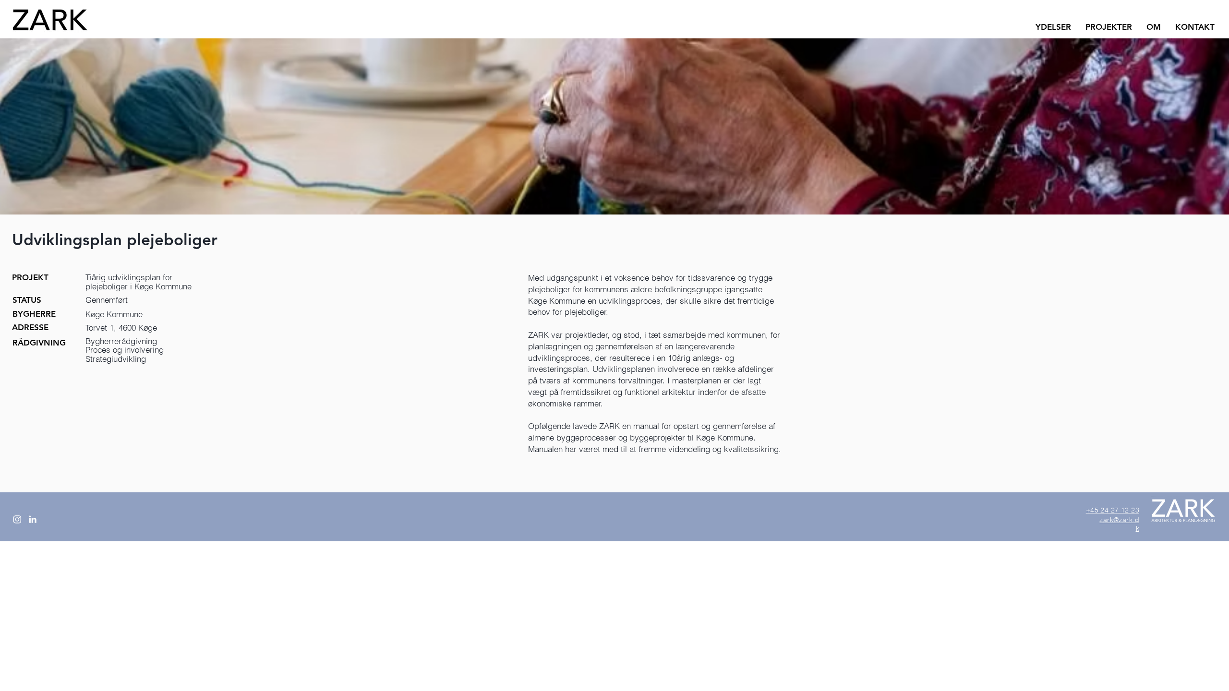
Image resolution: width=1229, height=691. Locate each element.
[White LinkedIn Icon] (32, 519)
